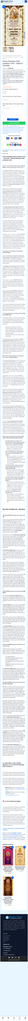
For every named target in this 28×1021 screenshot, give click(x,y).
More (4, 941)
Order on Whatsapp (14, 123)
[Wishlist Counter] (22, 1)
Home (4, 55)
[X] (15, 145)
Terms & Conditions (7, 935)
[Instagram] (10, 145)
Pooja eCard (14, 55)
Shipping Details (6, 938)
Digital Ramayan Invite (7, 130)
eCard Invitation (9, 55)
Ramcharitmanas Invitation (12, 132)
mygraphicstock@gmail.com (9, 954)
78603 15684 (19, 789)
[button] (23, 8)
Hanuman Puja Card (15, 130)
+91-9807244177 (6, 950)
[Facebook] (13, 145)
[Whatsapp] (8, 145)
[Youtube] (9, 957)
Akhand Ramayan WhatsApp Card (16, 128)
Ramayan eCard (16, 125)
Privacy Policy (6, 937)
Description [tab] (5, 151)
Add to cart (13, 119)
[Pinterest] (20, 145)
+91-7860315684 (6, 948)
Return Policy (5, 940)
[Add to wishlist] (4, 848)
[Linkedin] (18, 145)
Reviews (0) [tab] (5, 153)
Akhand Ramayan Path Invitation (11, 127)
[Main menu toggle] (26, 1)
